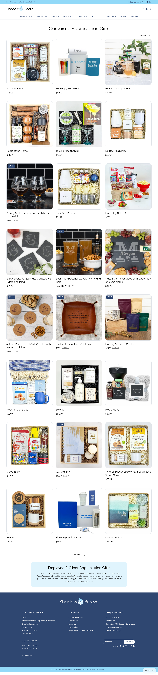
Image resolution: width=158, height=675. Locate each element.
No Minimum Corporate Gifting (81, 631)
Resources (134, 16)
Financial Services (112, 617)
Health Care (110, 621)
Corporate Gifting (26, 16)
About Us (72, 624)
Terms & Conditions (29, 631)
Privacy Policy (27, 634)
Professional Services (114, 627)
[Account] (146, 9)
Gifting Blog (73, 627)
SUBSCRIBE (129, 641)
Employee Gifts (42, 16)
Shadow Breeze (68, 669)
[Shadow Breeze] (19, 8)
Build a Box (96, 16)
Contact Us (73, 621)
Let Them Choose (110, 16)
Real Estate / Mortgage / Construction (121, 624)
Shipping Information (30, 624)
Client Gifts (55, 16)
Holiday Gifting (82, 16)
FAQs (24, 617)
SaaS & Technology (113, 631)
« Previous (76, 555)
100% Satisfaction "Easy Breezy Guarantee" (38, 621)
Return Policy (27, 627)
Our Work (123, 16)
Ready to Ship (68, 16)
